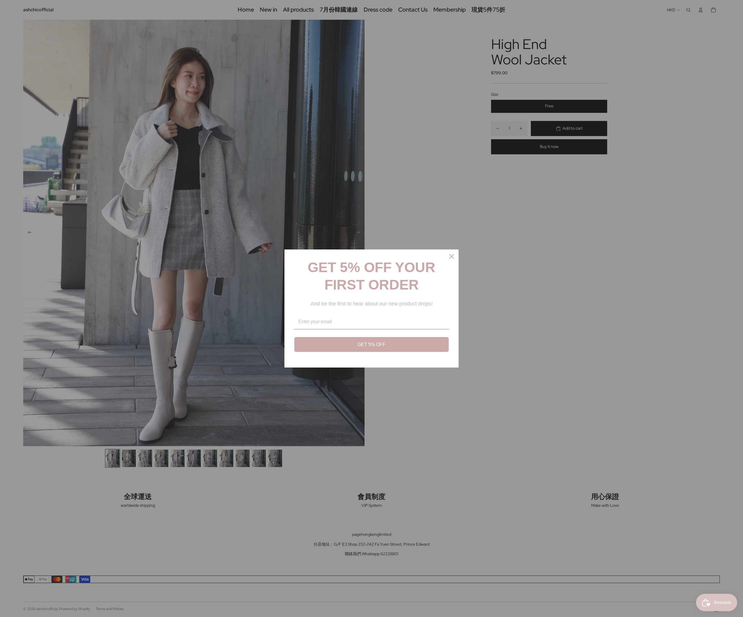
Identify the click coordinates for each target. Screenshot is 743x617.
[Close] (452, 256)
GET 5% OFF (371, 344)
